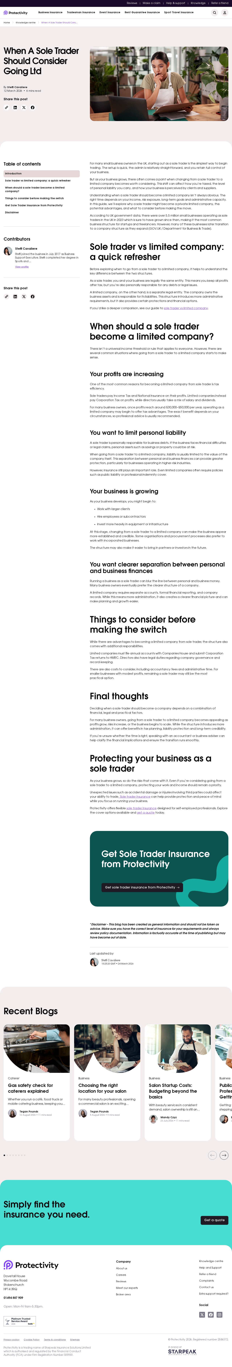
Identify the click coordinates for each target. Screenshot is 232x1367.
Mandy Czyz (169, 1117)
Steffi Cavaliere (17, 87)
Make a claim (151, 3)
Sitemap (75, 1340)
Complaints (206, 1281)
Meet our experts (127, 1288)
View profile (22, 267)
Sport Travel (179, 12)
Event (110, 12)
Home (7, 23)
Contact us (206, 1287)
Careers (121, 1275)
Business (50, 12)
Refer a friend (219, 3)
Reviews (132, 3)
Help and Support (210, 1268)
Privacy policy (11, 1340)
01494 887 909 (13, 1298)
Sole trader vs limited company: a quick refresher (38, 181)
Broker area (123, 1295)
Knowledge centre (26, 23)
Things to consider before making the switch (35, 198)
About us (121, 1268)
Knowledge (198, 3)
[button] (212, 1155)
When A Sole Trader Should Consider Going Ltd (59, 23)
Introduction (13, 174)
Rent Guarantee (142, 12)
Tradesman (81, 12)
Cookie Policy (32, 1340)
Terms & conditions (55, 1340)
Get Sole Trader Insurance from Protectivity (34, 205)
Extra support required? (213, 1294)
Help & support (175, 3)
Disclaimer (12, 212)
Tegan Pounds (29, 1112)
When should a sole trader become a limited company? (35, 190)
